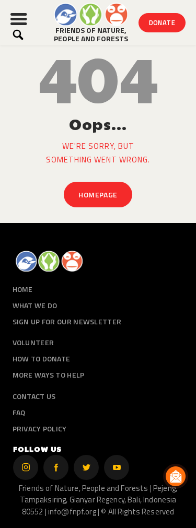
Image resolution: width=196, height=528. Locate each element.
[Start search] (18, 34)
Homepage (97, 194)
